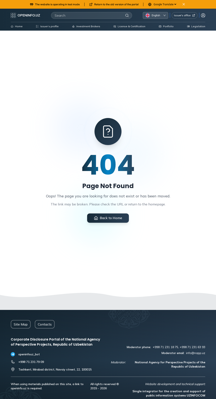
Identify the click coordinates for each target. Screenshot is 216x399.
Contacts (45, 324)
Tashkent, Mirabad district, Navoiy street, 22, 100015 (55, 369)
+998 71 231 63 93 (192, 347)
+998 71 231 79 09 (31, 362)
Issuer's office (182, 15)
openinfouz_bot (29, 354)
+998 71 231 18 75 (165, 347)
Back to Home (111, 218)
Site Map (21, 324)
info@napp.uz (195, 353)
